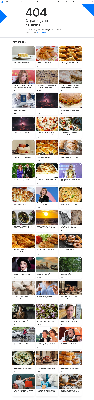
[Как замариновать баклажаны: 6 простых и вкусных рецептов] (23, 221)
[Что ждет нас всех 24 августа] (23, 128)
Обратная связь (88, 398)
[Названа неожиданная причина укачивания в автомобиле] (23, 315)
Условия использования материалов (75, 398)
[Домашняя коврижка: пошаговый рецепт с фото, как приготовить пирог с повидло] (47, 174)
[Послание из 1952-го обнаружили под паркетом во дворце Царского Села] (47, 81)
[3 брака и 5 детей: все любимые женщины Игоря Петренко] (47, 338)
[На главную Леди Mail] (5, 2)
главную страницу (41, 32)
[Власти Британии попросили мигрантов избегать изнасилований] (47, 268)
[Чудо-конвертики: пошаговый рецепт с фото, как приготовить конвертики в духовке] (70, 57)
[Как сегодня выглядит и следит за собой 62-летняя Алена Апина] (23, 81)
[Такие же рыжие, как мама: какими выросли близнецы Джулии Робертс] (23, 174)
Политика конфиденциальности (59, 398)
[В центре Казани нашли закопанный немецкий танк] (70, 221)
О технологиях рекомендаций (45, 398)
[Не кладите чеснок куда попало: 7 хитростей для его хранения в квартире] (47, 315)
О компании (8, 398)
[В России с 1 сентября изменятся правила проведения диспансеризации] (23, 104)
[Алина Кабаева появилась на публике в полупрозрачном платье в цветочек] (47, 198)
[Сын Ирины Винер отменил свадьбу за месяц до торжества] (23, 268)
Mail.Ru (3, 398)
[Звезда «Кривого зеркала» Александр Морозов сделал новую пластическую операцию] (70, 338)
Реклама (14, 398)
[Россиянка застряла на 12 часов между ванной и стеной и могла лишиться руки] (47, 385)
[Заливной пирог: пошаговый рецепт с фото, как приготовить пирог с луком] (70, 104)
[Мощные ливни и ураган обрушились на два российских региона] (23, 338)
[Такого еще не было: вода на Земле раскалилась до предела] (47, 221)
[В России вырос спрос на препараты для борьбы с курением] (47, 292)
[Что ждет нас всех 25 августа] (47, 104)
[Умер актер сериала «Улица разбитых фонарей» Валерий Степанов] (70, 315)
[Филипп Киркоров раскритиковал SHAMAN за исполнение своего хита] (70, 174)
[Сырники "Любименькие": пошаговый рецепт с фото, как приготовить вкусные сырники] (47, 57)
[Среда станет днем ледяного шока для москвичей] (70, 268)
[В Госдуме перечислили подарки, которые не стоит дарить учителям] (23, 385)
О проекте (35, 398)
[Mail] (2, 2)
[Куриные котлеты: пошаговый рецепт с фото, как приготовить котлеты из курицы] (47, 245)
